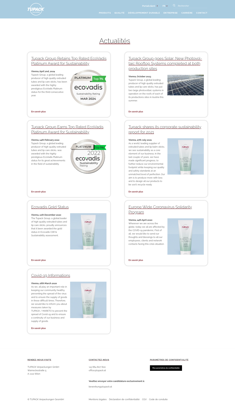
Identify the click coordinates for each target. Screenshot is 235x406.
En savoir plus (38, 111)
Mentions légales (98, 399)
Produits (105, 13)
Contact (201, 13)
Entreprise (171, 13)
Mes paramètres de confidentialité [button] (166, 368)
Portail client (148, 6)
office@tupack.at (97, 370)
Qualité (119, 13)
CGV (144, 399)
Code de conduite (158, 399)
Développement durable (144, 13)
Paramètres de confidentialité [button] (169, 360)
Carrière (187, 13)
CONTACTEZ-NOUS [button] (99, 360)
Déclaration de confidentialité (124, 399)
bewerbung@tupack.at (100, 386)
